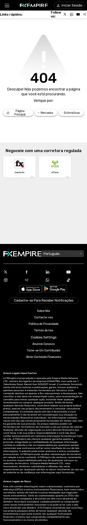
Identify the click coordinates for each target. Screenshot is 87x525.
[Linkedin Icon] (54, 271)
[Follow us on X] (65, 14)
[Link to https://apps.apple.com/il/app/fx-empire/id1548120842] (31, 289)
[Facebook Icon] (33, 271)
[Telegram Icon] (33, 280)
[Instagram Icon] (12, 280)
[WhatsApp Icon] (54, 280)
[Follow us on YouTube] (78, 14)
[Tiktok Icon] (75, 280)
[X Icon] (12, 271)
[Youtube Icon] (75, 271)
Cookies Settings (43, 337)
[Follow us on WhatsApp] (71, 14)
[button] (6, 5)
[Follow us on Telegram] (84, 14)
